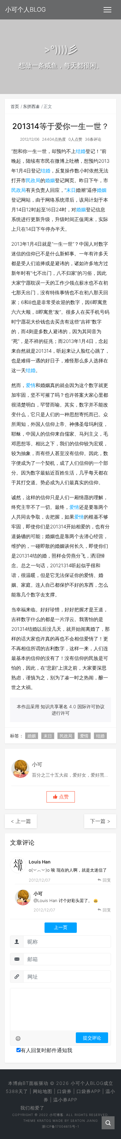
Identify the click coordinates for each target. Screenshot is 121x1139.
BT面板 (31, 1083)
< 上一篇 (21, 821)
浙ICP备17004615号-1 (60, 1126)
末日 (71, 190)
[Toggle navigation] (107, 10)
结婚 (81, 151)
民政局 (33, 180)
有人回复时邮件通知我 (46, 1050)
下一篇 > (100, 821)
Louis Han (40, 861)
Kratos (44, 1120)
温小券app (65, 1099)
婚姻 (50, 180)
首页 (15, 106)
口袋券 (64, 1091)
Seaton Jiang (84, 1120)
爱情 (30, 385)
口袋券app (88, 1091)
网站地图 (42, 1091)
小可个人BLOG (87, 1083)
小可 (38, 893)
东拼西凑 (31, 106)
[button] (60, 797)
